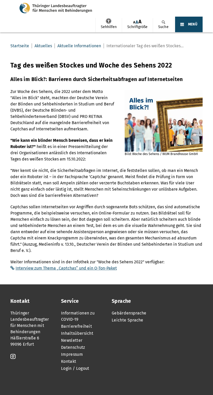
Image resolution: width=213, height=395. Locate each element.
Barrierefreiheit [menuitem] (76, 326)
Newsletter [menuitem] (71, 340)
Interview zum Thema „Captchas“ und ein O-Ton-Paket (66, 268)
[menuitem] (108, 25)
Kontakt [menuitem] (68, 361)
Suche (163, 27)
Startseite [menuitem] (19, 45)
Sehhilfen (108, 21)
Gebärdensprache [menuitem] (129, 313)
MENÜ (192, 24)
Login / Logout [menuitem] (75, 368)
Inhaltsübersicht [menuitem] (77, 333)
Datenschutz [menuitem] (73, 347)
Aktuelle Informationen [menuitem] (79, 45)
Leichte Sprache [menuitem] (127, 320)
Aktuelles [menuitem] (43, 45)
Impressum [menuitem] (72, 354)
